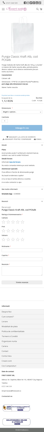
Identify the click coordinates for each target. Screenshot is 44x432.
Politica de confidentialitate (13, 331)
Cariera (5, 346)
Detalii (4, 145)
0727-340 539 (11, 3)
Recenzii (5, 201)
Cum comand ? (8, 316)
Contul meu (7, 356)
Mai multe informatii (10, 189)
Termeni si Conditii (10, 336)
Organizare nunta (9, 341)
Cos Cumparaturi (9, 366)
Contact (5, 351)
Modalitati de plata (9, 326)
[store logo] (16, 9)
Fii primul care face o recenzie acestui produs (16, 95)
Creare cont (7, 361)
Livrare (5, 321)
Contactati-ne (7, 396)
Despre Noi (6, 311)
